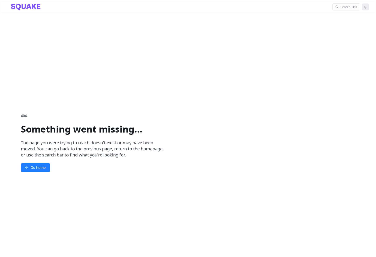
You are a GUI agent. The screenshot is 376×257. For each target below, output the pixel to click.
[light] (365, 6)
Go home (38, 167)
